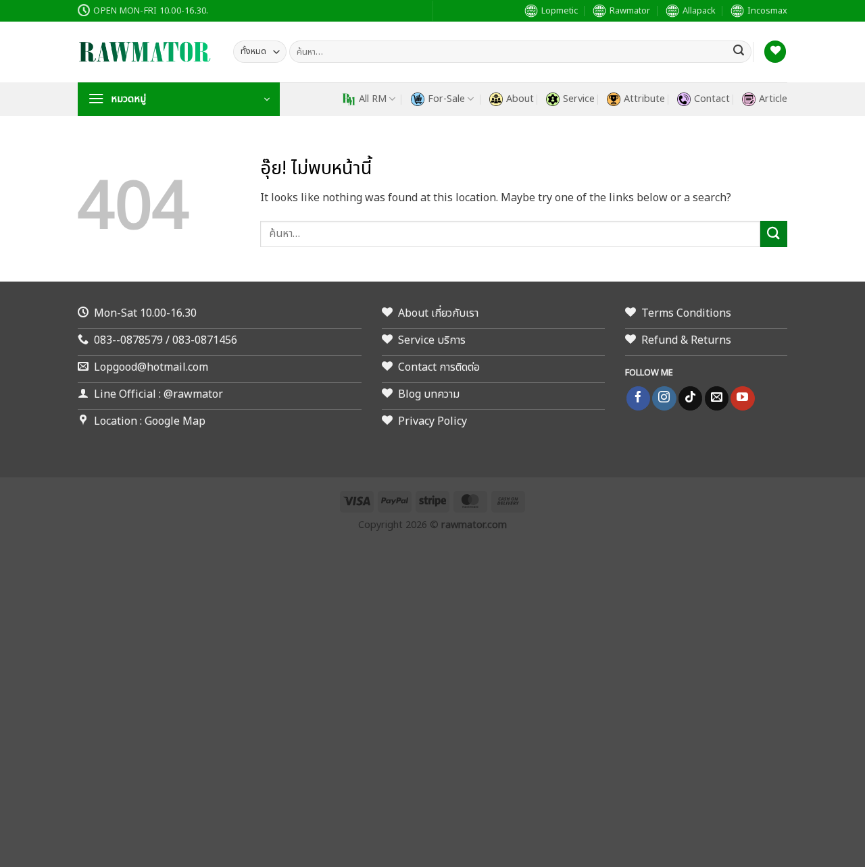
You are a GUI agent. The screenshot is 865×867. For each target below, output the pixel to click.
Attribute (644, 99)
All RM (373, 99)
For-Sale (446, 99)
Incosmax (767, 11)
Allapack (699, 11)
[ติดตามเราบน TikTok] (690, 398)
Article (773, 99)
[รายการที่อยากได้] (775, 52)
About (520, 99)
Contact (712, 99)
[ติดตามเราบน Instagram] (664, 398)
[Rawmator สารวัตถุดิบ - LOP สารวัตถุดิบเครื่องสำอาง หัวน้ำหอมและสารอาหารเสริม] (145, 52)
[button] (179, 99)
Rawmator (630, 11)
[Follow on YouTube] (742, 398)
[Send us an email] (716, 398)
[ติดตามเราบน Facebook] (638, 398)
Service (579, 99)
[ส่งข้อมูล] (738, 52)
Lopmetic (559, 11)
